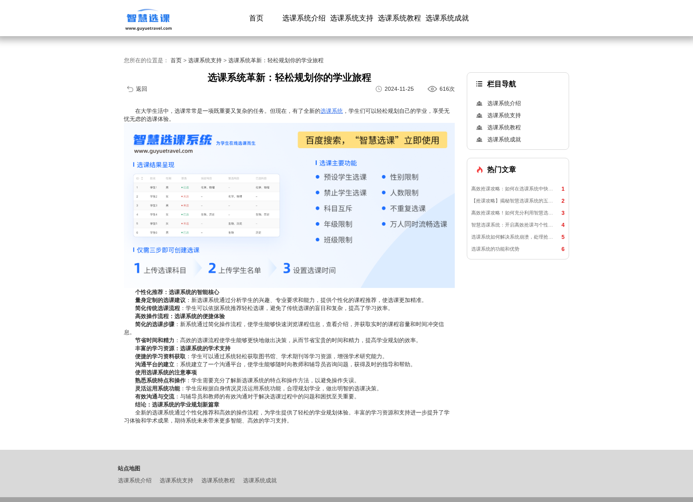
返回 (141, 89)
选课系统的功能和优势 (518, 249)
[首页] (148, 18)
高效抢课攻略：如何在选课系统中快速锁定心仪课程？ (518, 189)
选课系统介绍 (304, 18)
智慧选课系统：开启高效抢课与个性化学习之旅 (518, 225)
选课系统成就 (447, 18)
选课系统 (331, 111)
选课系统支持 (351, 18)
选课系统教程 (399, 18)
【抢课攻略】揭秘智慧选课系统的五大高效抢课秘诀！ (518, 201)
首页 (256, 18)
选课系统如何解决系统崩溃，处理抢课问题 (518, 237)
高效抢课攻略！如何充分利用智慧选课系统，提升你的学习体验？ (518, 213)
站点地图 (129, 468)
